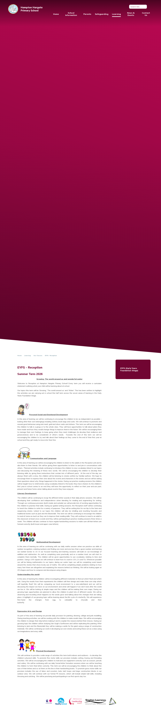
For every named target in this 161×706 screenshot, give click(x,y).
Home (19, 355)
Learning (27, 355)
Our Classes (38, 355)
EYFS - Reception (51, 355)
